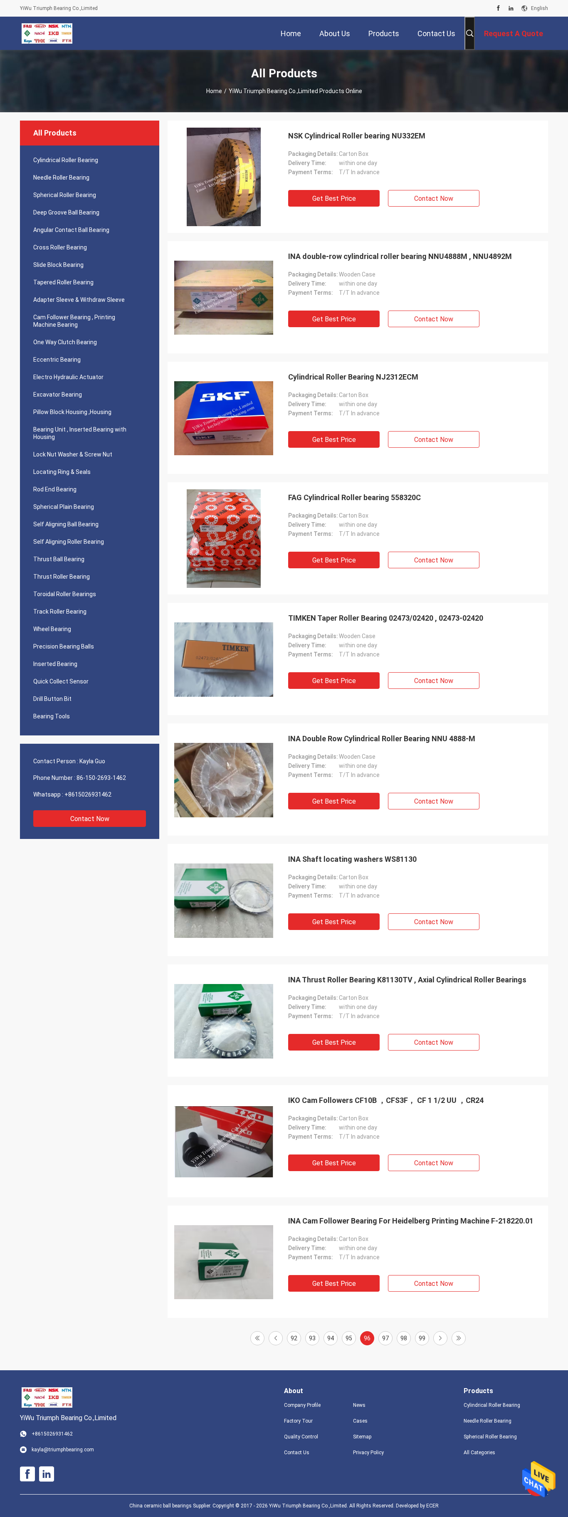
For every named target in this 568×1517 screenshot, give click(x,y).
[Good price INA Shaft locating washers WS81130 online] (223, 900)
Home (214, 91)
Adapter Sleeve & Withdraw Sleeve (79, 299)
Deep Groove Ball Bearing (66, 212)
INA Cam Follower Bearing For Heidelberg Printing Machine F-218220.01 (410, 1220)
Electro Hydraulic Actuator (68, 377)
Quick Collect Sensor (61, 681)
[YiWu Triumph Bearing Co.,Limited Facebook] (498, 8)
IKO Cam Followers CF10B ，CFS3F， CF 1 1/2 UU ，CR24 (386, 1100)
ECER (432, 1506)
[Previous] (276, 1338)
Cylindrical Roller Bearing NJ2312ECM (353, 376)
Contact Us (296, 1452)
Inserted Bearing (55, 664)
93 (312, 1338)
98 (403, 1338)
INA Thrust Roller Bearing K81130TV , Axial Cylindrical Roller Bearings (407, 979)
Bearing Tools (51, 716)
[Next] (440, 1338)
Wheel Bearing (52, 629)
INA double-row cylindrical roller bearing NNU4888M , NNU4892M (400, 256)
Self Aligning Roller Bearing (68, 541)
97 (385, 1338)
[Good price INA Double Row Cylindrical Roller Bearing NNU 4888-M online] (223, 779)
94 (330, 1338)
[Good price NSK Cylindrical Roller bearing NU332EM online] (224, 176)
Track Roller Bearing (59, 611)
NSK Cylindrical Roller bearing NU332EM (356, 135)
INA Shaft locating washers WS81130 (352, 859)
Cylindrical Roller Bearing (65, 160)
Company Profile (302, 1405)
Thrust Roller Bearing (61, 576)
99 (422, 1338)
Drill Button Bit (52, 699)
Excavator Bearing (57, 394)
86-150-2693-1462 (101, 778)
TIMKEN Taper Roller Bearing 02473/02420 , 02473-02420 (385, 618)
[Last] (459, 1338)
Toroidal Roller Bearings (64, 594)
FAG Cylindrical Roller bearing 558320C (354, 497)
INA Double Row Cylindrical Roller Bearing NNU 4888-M (381, 738)
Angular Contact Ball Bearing (71, 230)
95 (349, 1338)
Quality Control (301, 1437)
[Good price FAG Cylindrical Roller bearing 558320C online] (224, 538)
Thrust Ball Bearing (58, 559)
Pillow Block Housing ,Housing (72, 412)
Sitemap (362, 1437)
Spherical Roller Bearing (64, 195)
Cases (360, 1421)
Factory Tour (298, 1421)
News (359, 1405)
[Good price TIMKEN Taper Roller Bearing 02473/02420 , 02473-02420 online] (223, 659)
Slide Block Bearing (58, 264)
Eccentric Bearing (57, 359)
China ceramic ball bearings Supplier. (170, 1506)
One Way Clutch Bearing (65, 342)
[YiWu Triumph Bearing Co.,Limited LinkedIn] (511, 8)
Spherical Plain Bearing (63, 506)
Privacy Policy (368, 1452)
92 (294, 1338)
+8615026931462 (87, 794)
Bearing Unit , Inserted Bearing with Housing (79, 433)
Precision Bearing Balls (63, 646)
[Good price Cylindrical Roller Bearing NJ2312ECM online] (223, 417)
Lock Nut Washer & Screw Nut (72, 454)
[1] (257, 1338)
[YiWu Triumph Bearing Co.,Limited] (47, 33)
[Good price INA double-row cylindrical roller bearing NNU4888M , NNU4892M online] (223, 297)
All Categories (479, 1452)
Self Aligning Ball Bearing (66, 524)
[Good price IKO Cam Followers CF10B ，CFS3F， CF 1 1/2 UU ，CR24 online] (223, 1141)
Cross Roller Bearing (60, 247)
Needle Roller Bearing (61, 177)
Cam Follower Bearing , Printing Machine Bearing (74, 321)
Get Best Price (334, 198)
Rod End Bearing (55, 489)
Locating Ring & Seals (62, 472)
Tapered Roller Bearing (63, 282)
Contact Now (89, 819)
